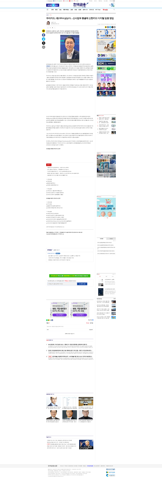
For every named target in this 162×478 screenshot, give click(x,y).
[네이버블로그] (60, 0)
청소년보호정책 (96, 465)
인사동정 (101, 238)
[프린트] (48, 27)
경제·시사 (85, 9)
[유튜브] (71, 0)
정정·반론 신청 (70, 465)
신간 (112, 276)
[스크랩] (55, 27)
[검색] (114, 9)
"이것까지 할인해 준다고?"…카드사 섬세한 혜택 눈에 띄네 (59, 171)
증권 (56, 9)
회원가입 (100, 0)
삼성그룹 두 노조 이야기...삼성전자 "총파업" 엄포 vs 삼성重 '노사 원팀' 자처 (64, 255)
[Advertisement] (56, 101)
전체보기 (58, 253)
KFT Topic (98, 9)
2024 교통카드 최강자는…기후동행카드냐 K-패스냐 (58, 169)
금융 (72, 9)
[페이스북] (55, 0)
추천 (100, 276)
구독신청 (90, 0)
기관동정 (111, 238)
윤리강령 (75, 465)
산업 (60, 9)
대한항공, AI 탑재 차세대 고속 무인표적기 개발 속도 (59, 259)
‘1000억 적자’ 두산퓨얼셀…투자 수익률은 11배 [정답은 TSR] (61, 257)
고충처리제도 (102, 465)
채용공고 (84, 465)
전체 (52, 9)
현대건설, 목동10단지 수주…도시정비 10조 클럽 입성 (58, 442)
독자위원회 (80, 465)
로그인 (95, 0)
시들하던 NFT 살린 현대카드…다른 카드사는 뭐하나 (58, 167)
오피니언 (91, 9)
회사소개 (61, 465)
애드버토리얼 (99, 298)
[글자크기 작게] (50, 27)
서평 (106, 276)
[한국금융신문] (49, 0)
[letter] (76, 0)
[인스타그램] (65, 0)
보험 (75, 9)
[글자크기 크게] (52, 27)
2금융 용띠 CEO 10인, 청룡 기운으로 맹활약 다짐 (57, 175)
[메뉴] (47, 9)
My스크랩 (106, 0)
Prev (98, 209)
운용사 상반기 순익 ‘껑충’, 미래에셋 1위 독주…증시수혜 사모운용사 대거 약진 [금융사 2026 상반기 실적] (62, 446)
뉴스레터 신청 (82, 283)
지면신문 (111, 0)
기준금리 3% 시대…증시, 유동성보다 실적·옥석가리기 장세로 (59, 440)
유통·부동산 (66, 9)
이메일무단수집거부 (109, 465)
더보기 (113, 72)
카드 (51, 14)
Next (114, 209)
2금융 (79, 9)
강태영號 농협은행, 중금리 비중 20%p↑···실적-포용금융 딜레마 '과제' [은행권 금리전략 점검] (63, 444)
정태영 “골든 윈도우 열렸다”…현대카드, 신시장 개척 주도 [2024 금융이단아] (63, 173)
